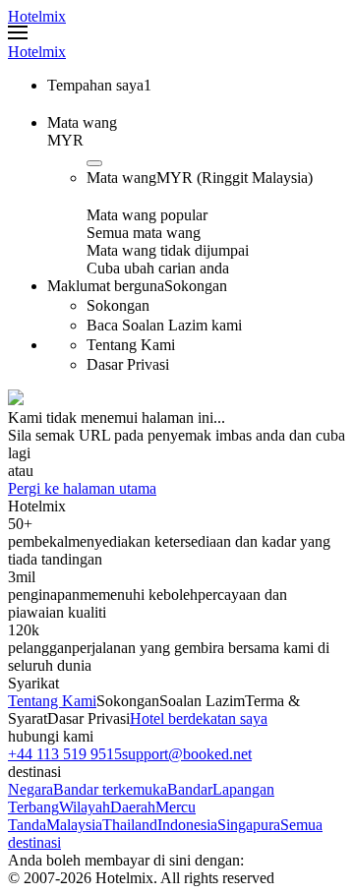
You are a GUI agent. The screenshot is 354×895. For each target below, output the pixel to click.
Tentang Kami (52, 700)
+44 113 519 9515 (65, 754)
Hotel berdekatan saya (198, 718)
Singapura (248, 824)
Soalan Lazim (202, 700)
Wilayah (84, 807)
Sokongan (127, 700)
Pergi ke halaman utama (82, 488)
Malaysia (74, 824)
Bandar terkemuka (110, 789)
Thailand (129, 824)
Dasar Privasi (88, 718)
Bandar (189, 789)
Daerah (132, 807)
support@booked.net (187, 754)
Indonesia (187, 824)
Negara (30, 789)
